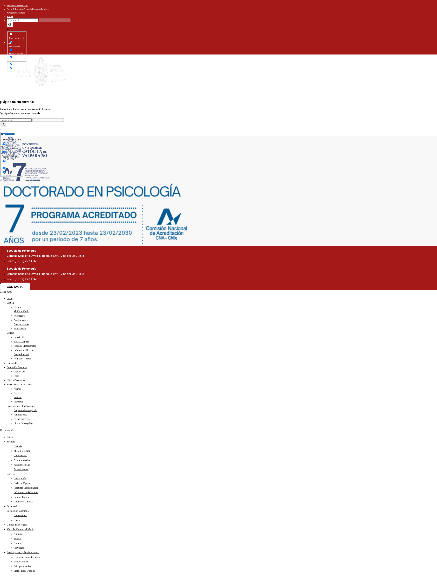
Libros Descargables (23, 423)
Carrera (177, 73)
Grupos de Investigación (25, 410)
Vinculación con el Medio (257, 75)
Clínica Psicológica (237, 75)
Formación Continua (217, 75)
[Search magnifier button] (10, 24)
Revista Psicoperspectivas (17, 5)
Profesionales (20, 328)
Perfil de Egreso (21, 341)
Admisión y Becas (22, 358)
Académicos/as (21, 320)
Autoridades (19, 316)
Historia (17, 307)
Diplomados (19, 371)
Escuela (158, 73)
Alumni (17, 389)
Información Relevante (25, 350)
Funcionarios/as (21, 324)
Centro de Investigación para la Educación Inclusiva (27, 9)
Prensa (17, 393)
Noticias (18, 397)
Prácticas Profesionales (25, 346)
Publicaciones (20, 414)
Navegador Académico (16, 13)
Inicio (144, 73)
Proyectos (18, 401)
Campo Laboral (21, 354)
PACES (10, 16)
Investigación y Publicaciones (282, 75)
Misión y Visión (21, 311)
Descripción (19, 337)
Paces (16, 376)
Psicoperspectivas (22, 419)
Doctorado (198, 73)
